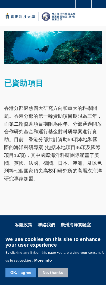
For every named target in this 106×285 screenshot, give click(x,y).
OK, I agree (20, 272)
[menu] (98, 17)
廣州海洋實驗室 (76, 224)
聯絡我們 (46, 224)
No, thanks (53, 272)
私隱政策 (23, 224)
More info (43, 260)
